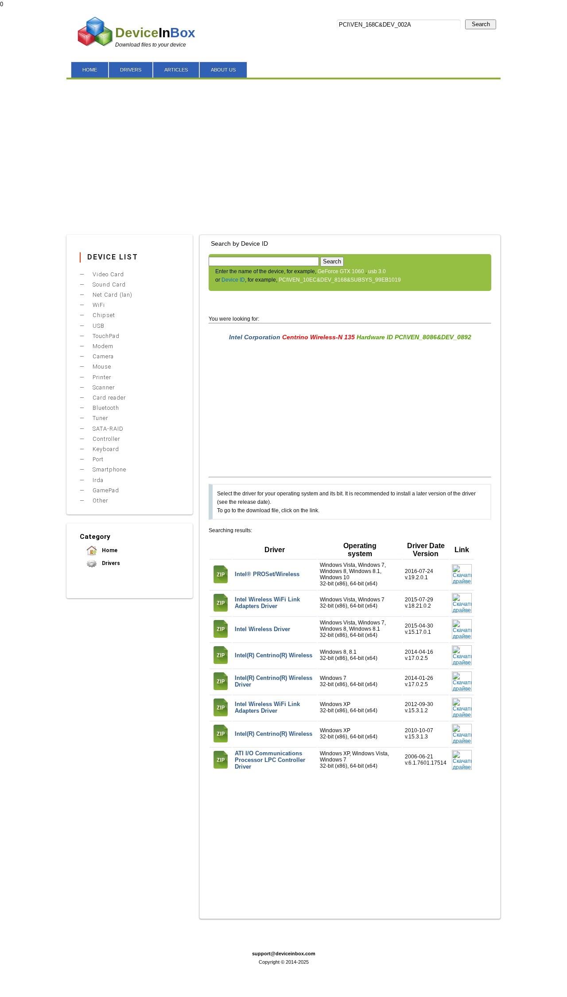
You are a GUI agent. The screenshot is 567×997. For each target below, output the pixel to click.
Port (97, 459)
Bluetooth (105, 407)
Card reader (108, 397)
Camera (102, 356)
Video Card (107, 274)
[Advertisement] (283, 155)
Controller (105, 439)
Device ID (233, 280)
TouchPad (105, 336)
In (155, 32)
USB (98, 325)
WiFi (98, 305)
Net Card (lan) (111, 294)
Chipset (103, 315)
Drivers (110, 563)
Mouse (101, 366)
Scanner (103, 387)
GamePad (105, 490)
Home (109, 550)
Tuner (99, 418)
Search (481, 24)
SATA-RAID (107, 428)
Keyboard (105, 449)
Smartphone (108, 469)
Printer (101, 377)
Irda (97, 480)
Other (99, 500)
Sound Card (108, 284)
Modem (102, 346)
